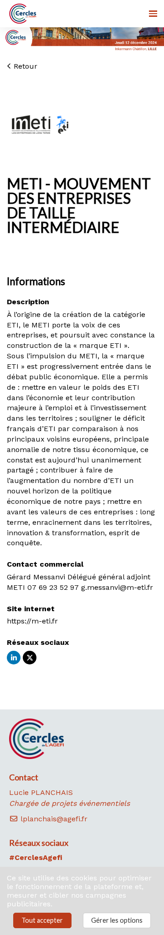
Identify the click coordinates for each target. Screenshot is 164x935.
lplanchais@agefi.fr (52, 818)
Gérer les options (117, 920)
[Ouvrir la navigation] (153, 13)
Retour (24, 66)
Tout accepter (42, 920)
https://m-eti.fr (32, 621)
